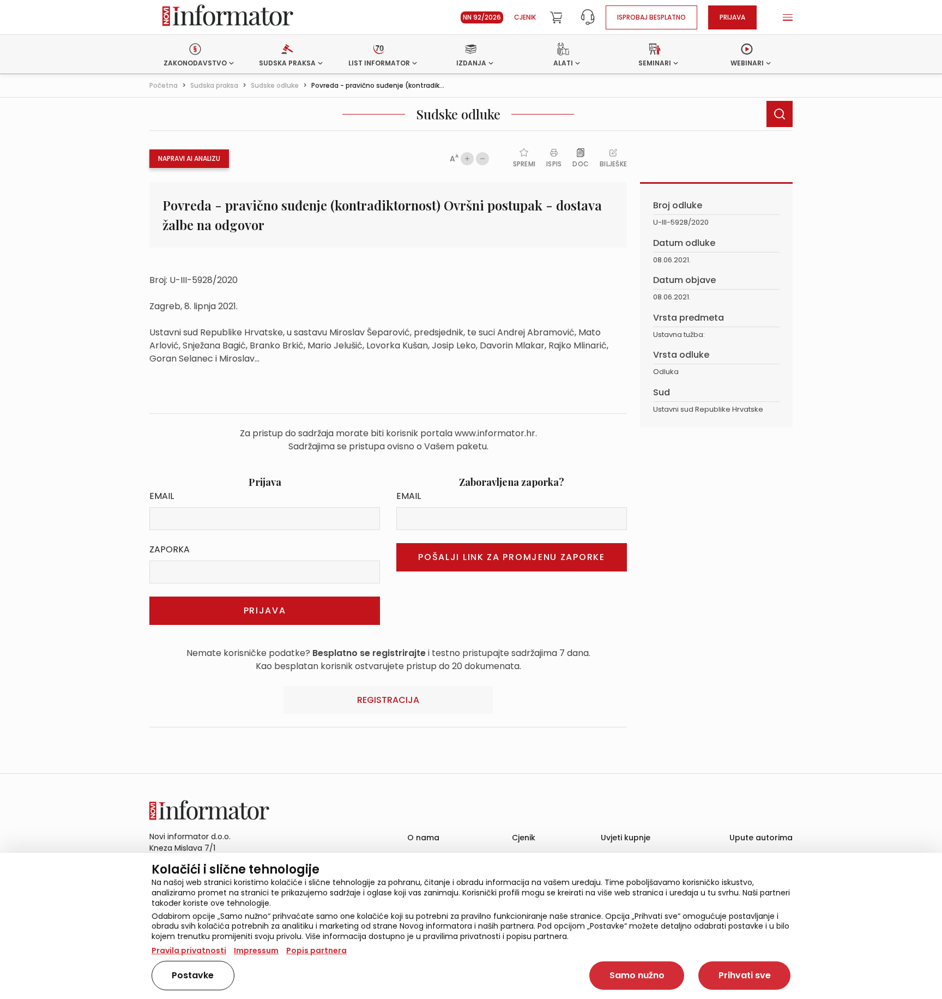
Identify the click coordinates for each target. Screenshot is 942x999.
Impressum (256, 950)
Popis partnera (316, 950)
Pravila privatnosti (189, 950)
